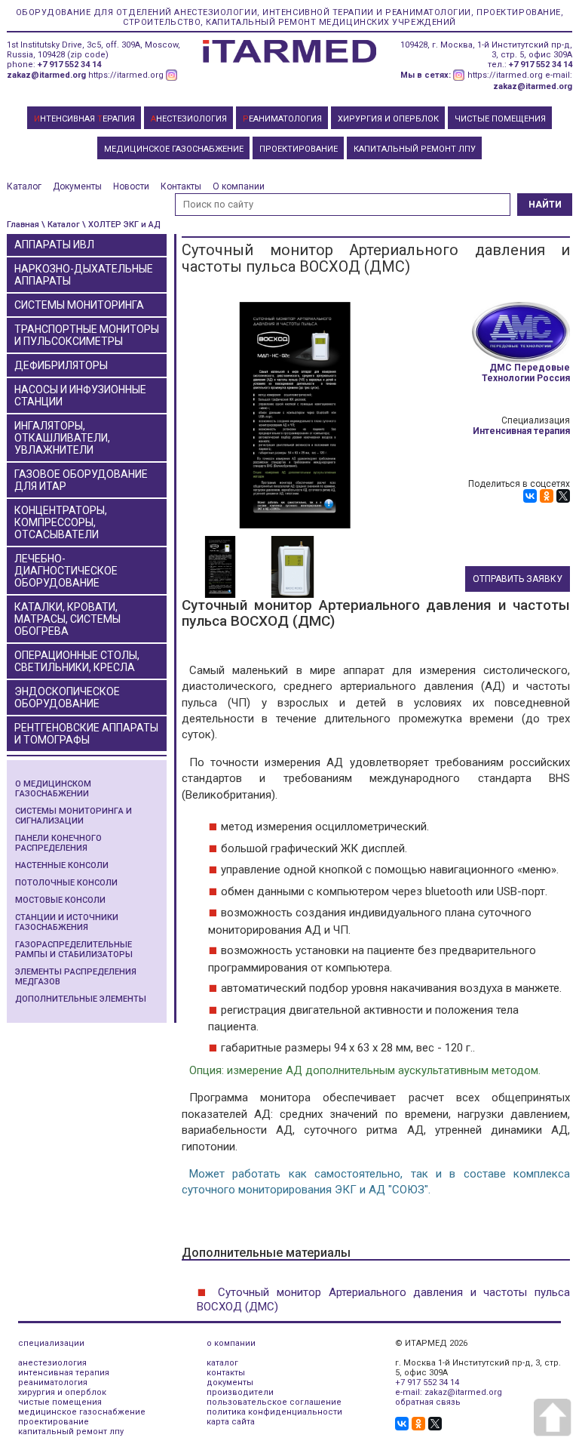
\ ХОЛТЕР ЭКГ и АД (121, 224)
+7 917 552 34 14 (69, 64)
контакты (226, 1373)
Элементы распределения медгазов (75, 977)
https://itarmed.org (126, 75)
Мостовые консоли (60, 900)
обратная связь (428, 1402)
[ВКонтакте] (530, 496)
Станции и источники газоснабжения (66, 922)
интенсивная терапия (63, 1373)
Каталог (24, 186)
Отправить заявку (517, 579)
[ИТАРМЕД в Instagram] (172, 75)
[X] (563, 496)
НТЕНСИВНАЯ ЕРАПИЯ (84, 119)
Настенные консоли (62, 865)
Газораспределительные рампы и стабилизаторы (74, 949)
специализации (51, 1343)
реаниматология (52, 1382)
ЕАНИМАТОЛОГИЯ (282, 119)
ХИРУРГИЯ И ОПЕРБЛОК (388, 119)
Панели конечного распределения (58, 843)
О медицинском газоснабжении (53, 789)
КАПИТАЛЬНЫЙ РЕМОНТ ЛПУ (415, 149)
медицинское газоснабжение (82, 1412)
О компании (239, 186)
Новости (131, 186)
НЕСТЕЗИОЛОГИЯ (189, 119)
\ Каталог (60, 224)
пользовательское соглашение (274, 1402)
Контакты (181, 186)
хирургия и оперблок (62, 1392)
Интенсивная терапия (521, 431)
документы (230, 1382)
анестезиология (52, 1363)
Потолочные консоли (66, 883)
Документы (77, 186)
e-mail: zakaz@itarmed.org (448, 1392)
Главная (23, 224)
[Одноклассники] (546, 496)
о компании (231, 1343)
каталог (222, 1363)
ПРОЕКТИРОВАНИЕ (298, 149)
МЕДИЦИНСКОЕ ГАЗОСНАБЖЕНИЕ (174, 149)
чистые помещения (60, 1402)
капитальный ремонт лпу (71, 1431)
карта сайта (231, 1422)
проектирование (53, 1422)
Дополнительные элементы (80, 999)
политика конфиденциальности (274, 1412)
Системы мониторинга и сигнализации (73, 816)
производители (240, 1392)
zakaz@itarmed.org (46, 75)
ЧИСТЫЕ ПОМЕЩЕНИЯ (500, 119)
